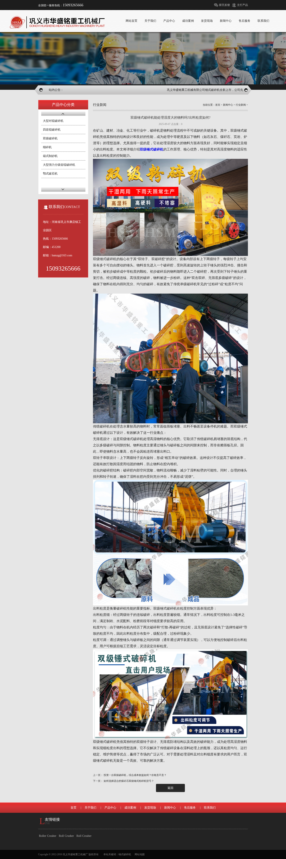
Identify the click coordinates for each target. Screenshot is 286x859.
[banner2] (143, 58)
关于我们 (90, 807)
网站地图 (140, 854)
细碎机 (47, 147)
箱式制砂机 (50, 156)
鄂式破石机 (50, 173)
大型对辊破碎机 (53, 120)
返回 (170, 788)
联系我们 (210, 807)
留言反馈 (224, 4)
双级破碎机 (50, 138)
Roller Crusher (47, 835)
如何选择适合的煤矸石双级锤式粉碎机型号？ (129, 780)
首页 (217, 104)
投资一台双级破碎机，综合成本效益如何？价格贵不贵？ (135, 775)
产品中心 (110, 807)
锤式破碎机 (125, 854)
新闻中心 (228, 104)
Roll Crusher (66, 835)
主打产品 (242, 4)
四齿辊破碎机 (52, 129)
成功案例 (130, 807)
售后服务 (190, 807)
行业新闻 (241, 104)
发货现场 (150, 807)
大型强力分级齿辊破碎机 (59, 164)
